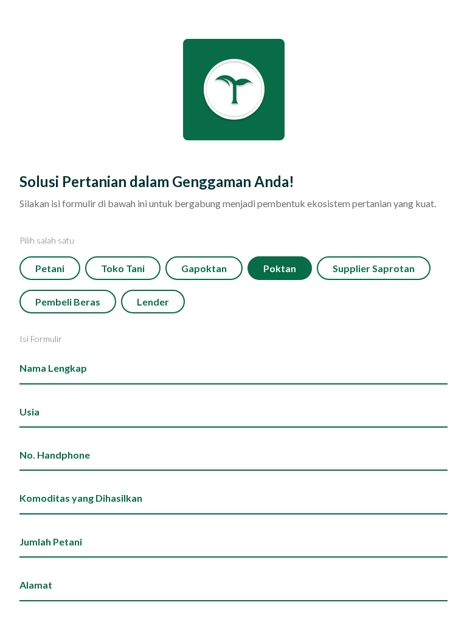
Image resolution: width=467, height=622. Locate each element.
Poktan (279, 268)
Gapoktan (204, 268)
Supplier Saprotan (374, 268)
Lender (153, 301)
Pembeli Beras (67, 301)
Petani (49, 268)
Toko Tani (123, 268)
